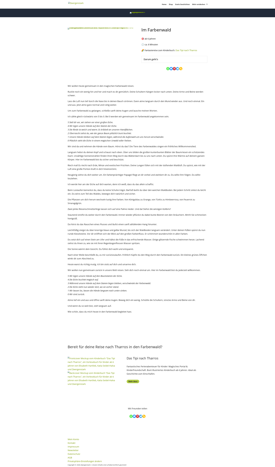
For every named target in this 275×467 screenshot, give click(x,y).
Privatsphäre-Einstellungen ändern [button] (85, 461)
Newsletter (73, 450)
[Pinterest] (174, 68)
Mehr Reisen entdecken (79, 322)
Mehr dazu (133, 381)
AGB (70, 457)
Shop (171, 4)
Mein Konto (73, 439)
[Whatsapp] (168, 68)
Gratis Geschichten (182, 4)
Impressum (73, 446)
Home (164, 4)
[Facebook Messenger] (171, 68)
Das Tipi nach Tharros (186, 50)
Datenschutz (74, 453)
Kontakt (71, 442)
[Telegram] (177, 68)
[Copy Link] (180, 68)
